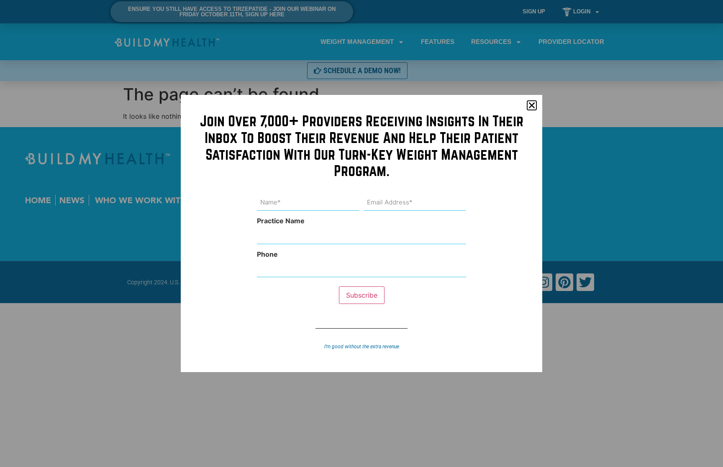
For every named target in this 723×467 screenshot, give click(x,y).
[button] (532, 105)
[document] (361, 233)
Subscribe (361, 295)
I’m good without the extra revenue (361, 347)
